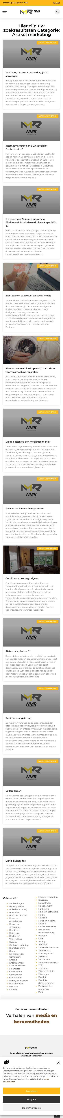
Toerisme (42, 944)
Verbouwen (44, 959)
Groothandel (15, 977)
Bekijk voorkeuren (31, 1108)
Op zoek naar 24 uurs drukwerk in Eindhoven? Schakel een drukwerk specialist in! (31, 222)
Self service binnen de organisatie (25, 508)
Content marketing (19, 945)
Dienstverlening (17, 948)
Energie (13, 960)
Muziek (42, 923)
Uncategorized (45, 953)
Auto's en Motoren (18, 915)
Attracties (14, 912)
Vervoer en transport (48, 962)
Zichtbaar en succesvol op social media (28, 295)
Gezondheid (15, 974)
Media (41, 915)
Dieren (12, 951)
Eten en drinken (17, 965)
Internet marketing (48, 897)
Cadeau (13, 942)
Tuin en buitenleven (48, 947)
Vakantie (42, 956)
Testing (42, 941)
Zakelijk (42, 977)
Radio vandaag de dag (18, 718)
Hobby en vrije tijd (18, 980)
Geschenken (15, 971)
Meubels (42, 917)
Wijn (40, 965)
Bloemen (14, 933)
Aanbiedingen (16, 903)
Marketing (43, 909)
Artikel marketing (18, 909)
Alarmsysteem (16, 906)
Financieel (14, 968)
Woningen (43, 974)
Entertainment (16, 963)
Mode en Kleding (47, 921)
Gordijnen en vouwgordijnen (22, 578)
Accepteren (31, 1091)
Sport (41, 938)
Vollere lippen (13, 790)
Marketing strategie (48, 912)
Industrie (13, 986)
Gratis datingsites (16, 860)
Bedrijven (14, 930)
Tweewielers (44, 950)
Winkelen (43, 968)
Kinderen (43, 900)
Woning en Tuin (46, 971)
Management (45, 906)
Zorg (40, 992)
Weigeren (32, 1099)
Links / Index (44, 903)
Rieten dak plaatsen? (18, 651)
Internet (13, 989)
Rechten (42, 935)
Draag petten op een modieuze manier (28, 441)
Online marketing (47, 926)
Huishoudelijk (16, 983)
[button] (58, 1062)
